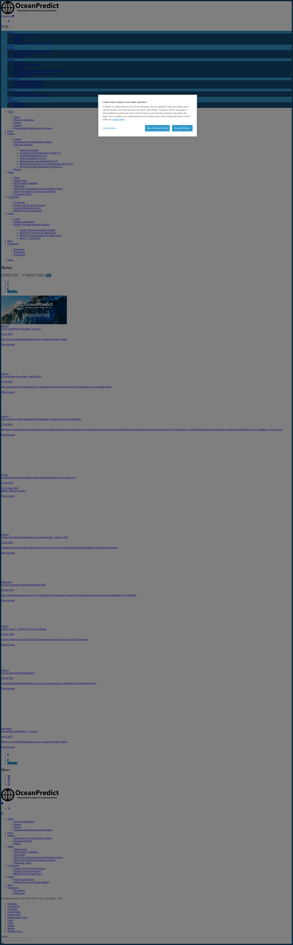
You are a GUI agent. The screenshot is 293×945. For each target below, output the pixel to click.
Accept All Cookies (182, 128)
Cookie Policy (118, 119)
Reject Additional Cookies (157, 128)
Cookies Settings (109, 128)
